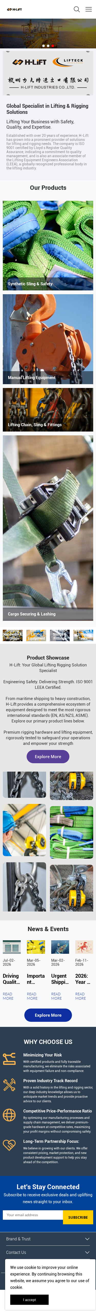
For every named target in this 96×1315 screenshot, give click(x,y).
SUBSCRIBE (78, 1217)
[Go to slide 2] (48, 46)
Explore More (48, 756)
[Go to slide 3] (52, 46)
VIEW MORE (48, 246)
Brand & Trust (18, 1239)
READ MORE (8, 996)
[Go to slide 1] (43, 46)
